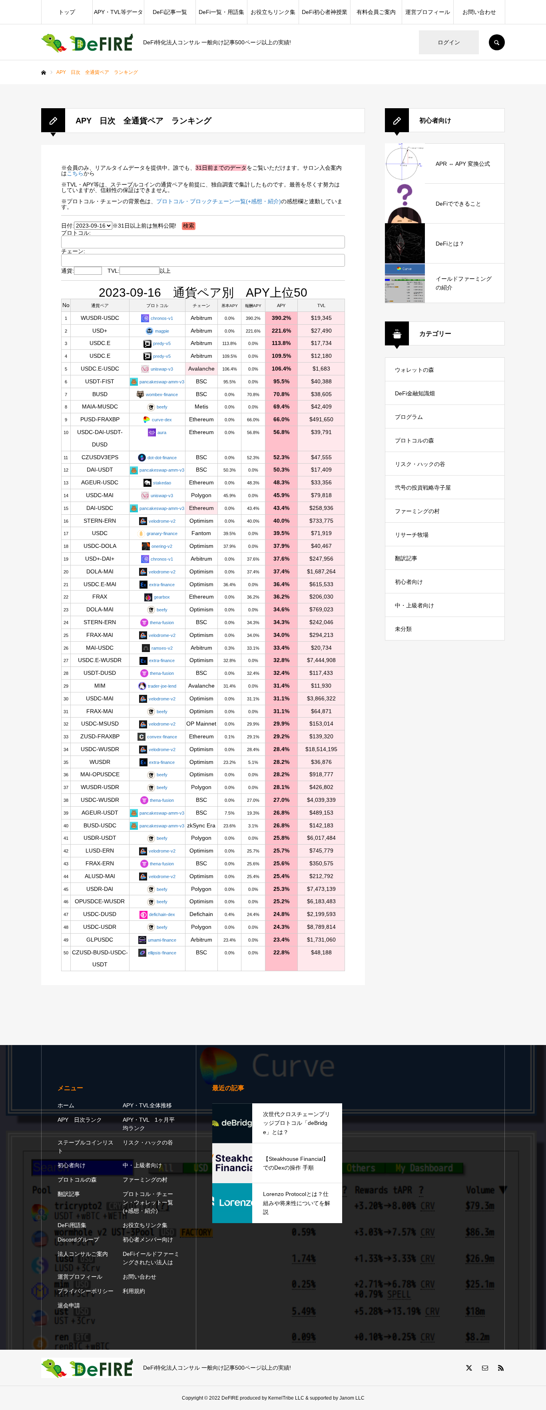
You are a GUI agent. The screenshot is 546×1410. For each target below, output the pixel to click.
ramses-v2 (162, 648)
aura (161, 432)
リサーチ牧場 (411, 534)
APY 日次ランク (80, 1119)
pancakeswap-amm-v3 (161, 381)
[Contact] (485, 1368)
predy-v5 (162, 343)
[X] (469, 1368)
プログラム (409, 417)
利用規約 (134, 1291)
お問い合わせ (479, 12)
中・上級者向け (414, 605)
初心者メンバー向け (148, 1239)
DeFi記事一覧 (170, 12)
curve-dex (162, 419)
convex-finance (162, 736)
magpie (162, 331)
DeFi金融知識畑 (415, 393)
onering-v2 (161, 546)
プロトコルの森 (414, 440)
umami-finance (162, 940)
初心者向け (409, 582)
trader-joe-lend (162, 686)
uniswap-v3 (162, 369)
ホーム (66, 1105)
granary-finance (162, 533)
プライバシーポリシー (86, 1291)
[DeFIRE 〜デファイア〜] (87, 42)
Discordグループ (78, 1239)
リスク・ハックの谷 (420, 464)
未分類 (403, 629)
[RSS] (501, 1368)
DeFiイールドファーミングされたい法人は (151, 1258)
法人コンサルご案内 (83, 1254)
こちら (75, 173)
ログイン (449, 42)
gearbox (162, 597)
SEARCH (497, 42)
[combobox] (203, 242)
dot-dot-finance (162, 457)
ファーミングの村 (417, 511)
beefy (162, 407)
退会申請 (69, 1305)
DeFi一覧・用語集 (221, 12)
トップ (66, 12)
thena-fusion (162, 622)
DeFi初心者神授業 (324, 12)
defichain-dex (162, 914)
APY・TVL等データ (118, 12)
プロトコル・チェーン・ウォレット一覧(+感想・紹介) (148, 1202)
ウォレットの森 (414, 370)
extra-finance (162, 584)
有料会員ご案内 (376, 12)
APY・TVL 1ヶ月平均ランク (149, 1123)
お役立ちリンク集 (273, 12)
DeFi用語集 (72, 1225)
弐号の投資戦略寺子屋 (423, 487)
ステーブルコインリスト (86, 1146)
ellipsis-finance (162, 952)
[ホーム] (43, 72)
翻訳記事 (406, 558)
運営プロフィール (427, 12)
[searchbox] (73, 241)
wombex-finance (162, 394)
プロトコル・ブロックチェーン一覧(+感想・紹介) (218, 201)
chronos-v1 (162, 318)
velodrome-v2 (162, 521)
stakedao (162, 482)
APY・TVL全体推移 (147, 1105)
